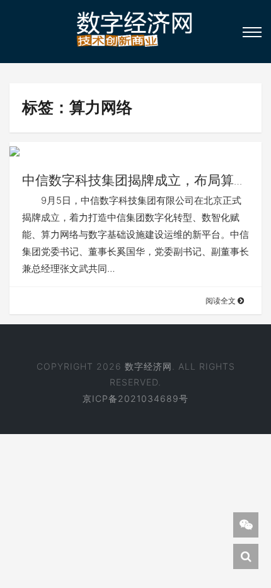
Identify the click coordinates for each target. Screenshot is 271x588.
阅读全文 (221, 300)
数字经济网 (148, 366)
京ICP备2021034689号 (135, 398)
